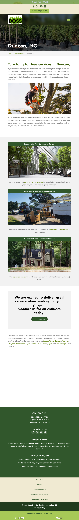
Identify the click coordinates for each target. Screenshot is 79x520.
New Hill (65, 341)
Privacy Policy (39, 508)
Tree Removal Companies (39, 495)
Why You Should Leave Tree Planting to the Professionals (39, 459)
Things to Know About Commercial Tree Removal (39, 466)
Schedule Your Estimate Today (39, 513)
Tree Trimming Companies (39, 499)
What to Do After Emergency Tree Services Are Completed (39, 463)
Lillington (11, 344)
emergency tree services (59, 229)
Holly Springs (61, 344)
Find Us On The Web (39, 429)
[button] (68, 21)
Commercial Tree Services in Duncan (39, 144)
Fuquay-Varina (48, 341)
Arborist (39, 485)
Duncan (58, 341)
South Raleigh (42, 344)
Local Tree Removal (39, 490)
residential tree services (21, 277)
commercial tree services (33, 182)
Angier (27, 344)
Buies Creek (20, 344)
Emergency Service (39, 11)
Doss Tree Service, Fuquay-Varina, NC (42, 505)
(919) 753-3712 (39, 2)
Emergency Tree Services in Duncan (39, 191)
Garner (33, 344)
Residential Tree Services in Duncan (39, 238)
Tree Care (39, 480)
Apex (50, 344)
